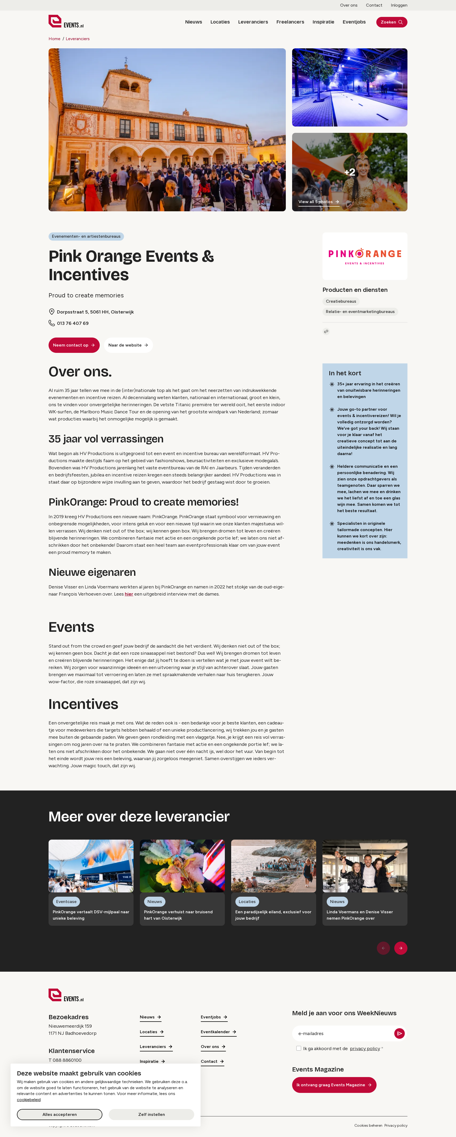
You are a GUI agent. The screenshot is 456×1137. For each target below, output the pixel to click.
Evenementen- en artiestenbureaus (86, 236)
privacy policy (365, 1048)
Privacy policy (395, 1125)
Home (54, 38)
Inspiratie (323, 22)
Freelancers (290, 22)
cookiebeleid (29, 1099)
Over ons (349, 5)
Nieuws (193, 22)
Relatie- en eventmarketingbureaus (360, 311)
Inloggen (399, 5)
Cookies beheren (368, 1125)
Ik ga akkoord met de (341, 1048)
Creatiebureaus (341, 301)
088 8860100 (67, 1060)
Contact (374, 5)
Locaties (220, 22)
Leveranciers (253, 22)
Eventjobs (354, 22)
